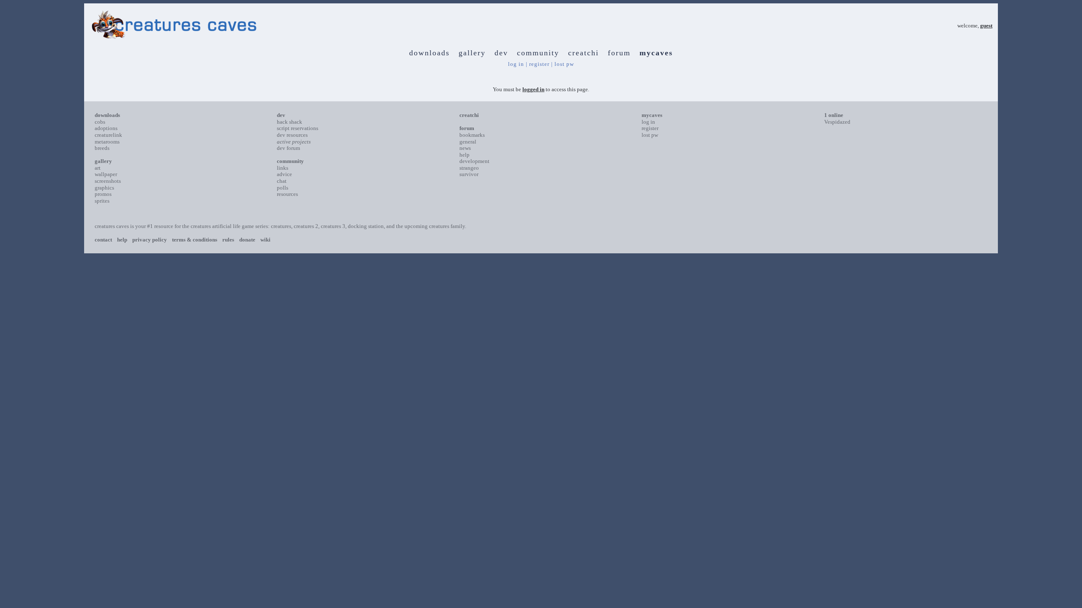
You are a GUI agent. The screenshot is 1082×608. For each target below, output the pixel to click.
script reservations (297, 128)
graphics (104, 188)
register (539, 64)
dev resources (292, 135)
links (282, 168)
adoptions (106, 128)
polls (282, 188)
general (467, 141)
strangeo (469, 168)
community (538, 53)
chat (282, 181)
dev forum (288, 148)
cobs (100, 122)
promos (103, 194)
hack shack (289, 122)
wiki (265, 239)
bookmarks (472, 135)
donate (247, 239)
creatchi (583, 53)
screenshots (108, 181)
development (474, 161)
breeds (102, 148)
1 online (833, 115)
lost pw (564, 64)
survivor (468, 174)
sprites (102, 201)
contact (103, 239)
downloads (429, 53)
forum (619, 53)
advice (284, 174)
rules (228, 239)
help (464, 155)
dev (501, 53)
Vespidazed (837, 122)
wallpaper (106, 174)
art (98, 168)
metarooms (107, 141)
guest (986, 25)
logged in (533, 89)
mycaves (656, 53)
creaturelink (108, 135)
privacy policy (149, 239)
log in (516, 64)
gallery (472, 53)
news (465, 148)
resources (287, 194)
